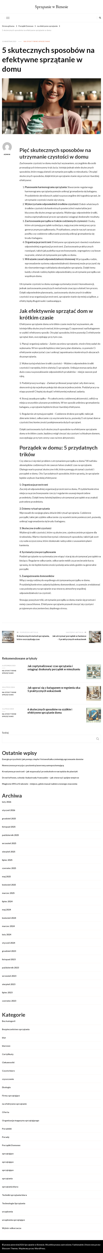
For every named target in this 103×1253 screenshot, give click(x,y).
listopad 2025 (9, 826)
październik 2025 (10, 835)
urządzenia (7, 1211)
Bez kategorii (8, 1021)
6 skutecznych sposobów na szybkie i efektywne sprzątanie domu (49, 711)
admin (7, 154)
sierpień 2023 (8, 984)
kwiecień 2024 (9, 918)
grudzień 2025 (9, 818)
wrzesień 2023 (9, 976)
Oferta (5, 1112)
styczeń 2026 (8, 810)
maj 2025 (6, 876)
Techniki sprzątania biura (14, 1195)
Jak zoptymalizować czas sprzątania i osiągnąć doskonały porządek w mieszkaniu (53, 667)
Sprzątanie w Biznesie (51, 6)
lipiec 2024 (7, 901)
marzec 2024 (8, 926)
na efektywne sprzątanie (37, 41)
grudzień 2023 (9, 951)
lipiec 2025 (7, 860)
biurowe (6, 1046)
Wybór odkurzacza (11, 1228)
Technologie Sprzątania (13, 1203)
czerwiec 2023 (9, 1000)
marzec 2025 (8, 893)
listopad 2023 (9, 959)
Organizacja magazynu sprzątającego (20, 1120)
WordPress (40, 1248)
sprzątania (7, 1178)
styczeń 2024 (8, 942)
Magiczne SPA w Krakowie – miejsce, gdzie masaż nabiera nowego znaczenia (39, 783)
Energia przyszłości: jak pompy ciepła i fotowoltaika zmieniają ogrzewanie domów (42, 759)
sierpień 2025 (8, 851)
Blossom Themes (10, 1248)
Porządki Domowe (11, 1145)
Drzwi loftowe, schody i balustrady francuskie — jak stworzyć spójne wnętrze (40, 777)
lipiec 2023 (7, 992)
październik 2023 (10, 967)
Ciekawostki (8, 1062)
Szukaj (5, 732)
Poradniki (7, 1128)
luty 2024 (6, 934)
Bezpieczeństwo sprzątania (16, 1029)
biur (4, 1037)
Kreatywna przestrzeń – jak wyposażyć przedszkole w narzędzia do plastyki (40, 771)
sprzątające (8, 1153)
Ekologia (6, 1087)
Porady (5, 1137)
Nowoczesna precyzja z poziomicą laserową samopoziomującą (33, 765)
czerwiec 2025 (9, 868)
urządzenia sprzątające (13, 1220)
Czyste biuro (8, 1070)
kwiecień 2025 (9, 884)
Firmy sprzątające (11, 1095)
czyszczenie (8, 1079)
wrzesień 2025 (9, 843)
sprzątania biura (10, 1186)
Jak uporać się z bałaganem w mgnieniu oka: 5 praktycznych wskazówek (54, 689)
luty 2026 (6, 801)
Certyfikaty (8, 1054)
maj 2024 (6, 909)
